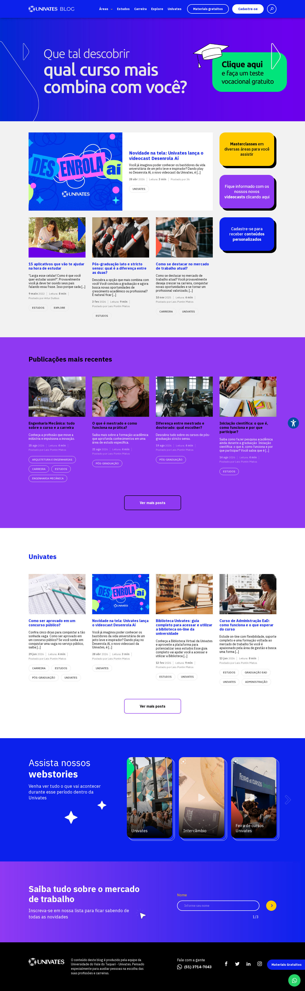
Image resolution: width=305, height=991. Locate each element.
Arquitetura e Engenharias (52, 459)
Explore (157, 9)
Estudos (123, 9)
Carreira (140, 9)
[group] (152, 69)
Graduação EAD (256, 672)
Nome (182, 895)
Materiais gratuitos (208, 9)
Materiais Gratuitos (287, 965)
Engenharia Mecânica (48, 478)
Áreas (103, 9)
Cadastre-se (248, 9)
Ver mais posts (152, 503)
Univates (175, 9)
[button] (288, 800)
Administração (256, 681)
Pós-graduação (107, 463)
